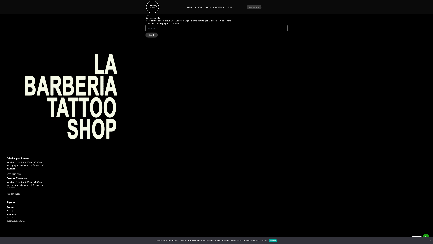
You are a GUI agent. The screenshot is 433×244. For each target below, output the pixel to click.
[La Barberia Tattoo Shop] (152, 7)
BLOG (230, 7)
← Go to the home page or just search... (162, 23)
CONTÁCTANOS (219, 7)
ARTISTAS (198, 7)
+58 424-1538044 (15, 194)
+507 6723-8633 (14, 174)
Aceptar (273, 241)
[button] (11, 168)
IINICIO (189, 7)
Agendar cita (254, 7)
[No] (430, 240)
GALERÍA (207, 7)
